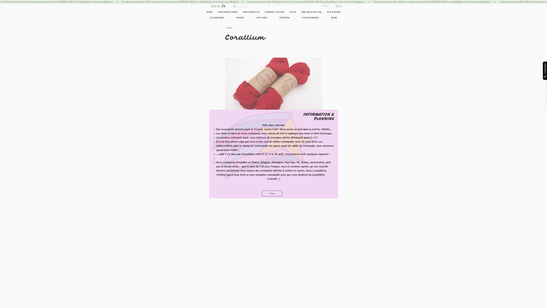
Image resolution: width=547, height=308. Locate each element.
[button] (272, 193)
